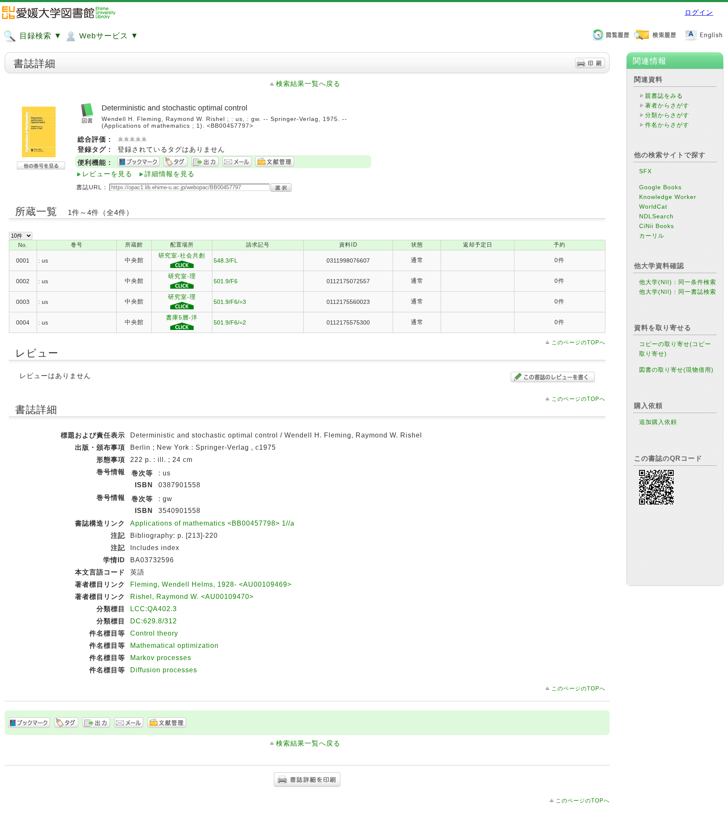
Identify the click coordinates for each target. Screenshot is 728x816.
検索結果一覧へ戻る (308, 83)
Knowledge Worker (667, 196)
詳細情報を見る (170, 173)
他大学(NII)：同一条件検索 (677, 282)
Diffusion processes (163, 670)
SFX (645, 171)
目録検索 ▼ (39, 36)
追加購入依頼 (658, 422)
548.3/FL (226, 260)
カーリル (651, 235)
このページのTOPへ (578, 342)
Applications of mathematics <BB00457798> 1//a (212, 523)
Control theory (154, 633)
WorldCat (653, 206)
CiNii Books (656, 226)
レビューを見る (107, 173)
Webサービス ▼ (108, 36)
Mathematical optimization (174, 645)
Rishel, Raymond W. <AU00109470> (192, 596)
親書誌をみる (664, 95)
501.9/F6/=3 (230, 301)
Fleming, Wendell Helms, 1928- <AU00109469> (211, 584)
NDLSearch (656, 216)
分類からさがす (667, 115)
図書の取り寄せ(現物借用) (676, 369)
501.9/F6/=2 (230, 322)
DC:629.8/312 (153, 621)
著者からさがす (667, 105)
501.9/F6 (226, 281)
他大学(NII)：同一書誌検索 (677, 291)
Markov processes (160, 657)
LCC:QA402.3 (153, 608)
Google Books (660, 187)
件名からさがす (667, 124)
